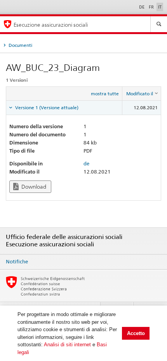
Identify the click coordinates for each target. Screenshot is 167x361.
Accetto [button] (136, 333)
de (86, 163)
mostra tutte (105, 93)
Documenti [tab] (19, 45)
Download (33, 187)
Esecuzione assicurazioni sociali (51, 24)
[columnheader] (141, 94)
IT (160, 7)
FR (152, 7)
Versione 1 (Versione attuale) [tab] (46, 107)
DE (142, 7)
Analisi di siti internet (67, 344)
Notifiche (17, 261)
